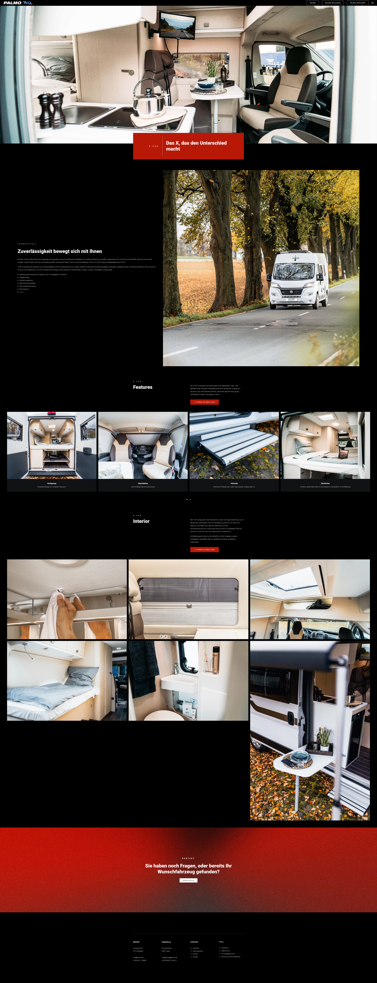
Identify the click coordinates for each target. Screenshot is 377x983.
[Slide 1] (186, 499)
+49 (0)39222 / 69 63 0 (169, 960)
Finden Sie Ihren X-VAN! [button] (206, 402)
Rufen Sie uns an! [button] (188, 880)
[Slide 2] (190, 499)
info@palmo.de (138, 957)
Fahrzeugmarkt (198, 951)
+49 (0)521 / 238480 (139, 960)
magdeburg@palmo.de (169, 957)
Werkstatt (196, 948)
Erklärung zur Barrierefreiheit (230, 957)
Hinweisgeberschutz (228, 954)
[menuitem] (313, 3)
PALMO (195, 954)
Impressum (225, 948)
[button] (372, 3)
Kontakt (195, 957)
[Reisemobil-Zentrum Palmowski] (18, 2)
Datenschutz (225, 951)
